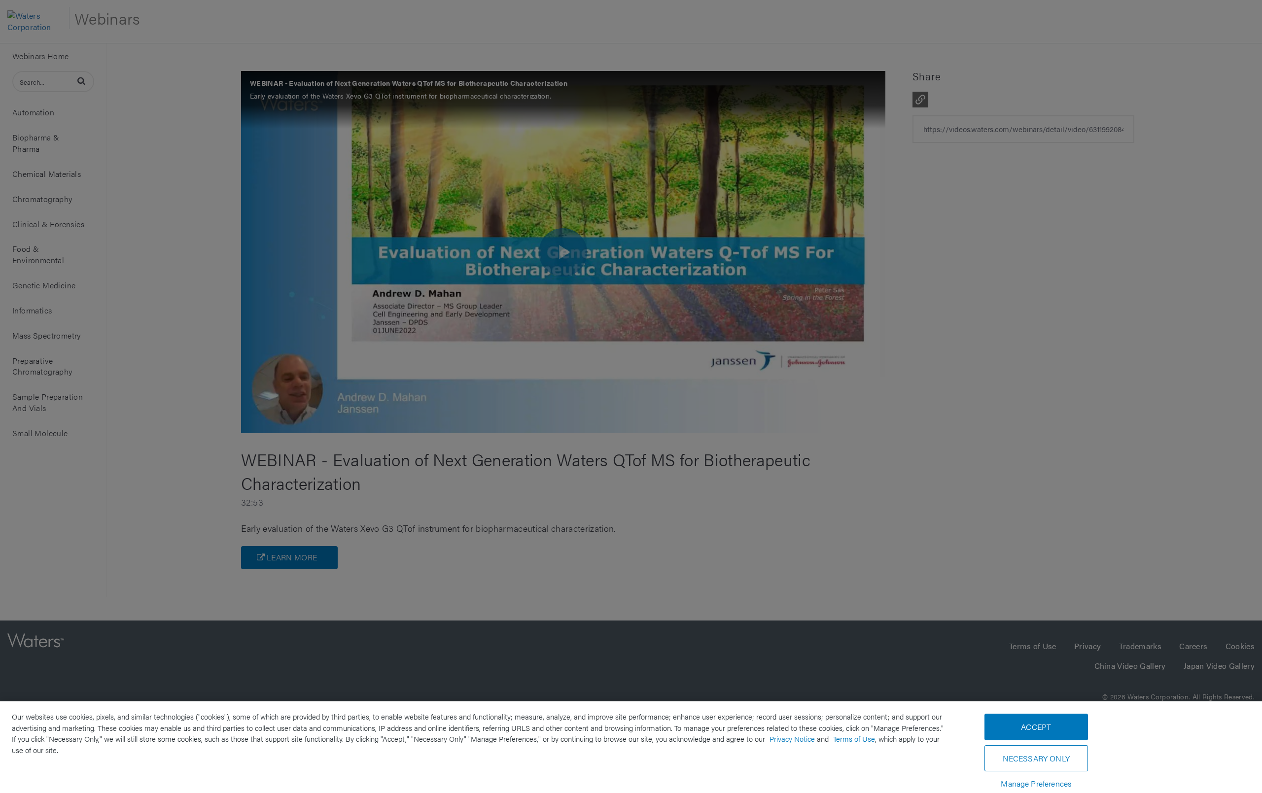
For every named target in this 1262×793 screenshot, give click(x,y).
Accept (1036, 726)
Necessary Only (1036, 758)
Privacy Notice (792, 738)
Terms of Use (854, 738)
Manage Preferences (1036, 783)
